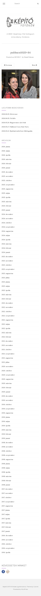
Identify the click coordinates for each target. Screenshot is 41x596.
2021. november (7, 345)
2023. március (6, 295)
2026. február (6, 164)
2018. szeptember (8, 455)
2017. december (7, 489)
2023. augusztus (7, 273)
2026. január (6, 168)
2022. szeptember (8, 316)
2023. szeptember (8, 269)
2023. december (7, 257)
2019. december (7, 396)
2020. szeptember (8, 375)
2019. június (6, 417)
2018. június (6, 464)
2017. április (6, 519)
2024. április (6, 240)
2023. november (7, 261)
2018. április (6, 472)
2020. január (6, 392)
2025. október (7, 180)
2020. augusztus (7, 379)
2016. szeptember (8, 548)
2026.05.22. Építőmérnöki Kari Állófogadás (17, 131)
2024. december (7, 214)
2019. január (6, 438)
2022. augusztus (7, 320)
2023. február (6, 299)
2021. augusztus (7, 358)
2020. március (7, 383)
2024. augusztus (7, 231)
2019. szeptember (8, 409)
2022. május (6, 324)
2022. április (6, 328)
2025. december (7, 172)
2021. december (7, 341)
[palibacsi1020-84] (20, 84)
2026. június (6, 147)
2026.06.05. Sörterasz (9, 114)
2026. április (6, 155)
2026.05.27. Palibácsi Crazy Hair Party (15, 127)
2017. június (6, 510)
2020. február (6, 388)
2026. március (6, 159)
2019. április (6, 426)
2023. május (6, 286)
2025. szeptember (8, 185)
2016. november (7, 540)
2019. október (7, 404)
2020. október (7, 371)
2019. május (6, 421)
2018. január (6, 485)
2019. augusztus (7, 413)
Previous (8, 65)
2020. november (7, 366)
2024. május (6, 235)
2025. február (6, 206)
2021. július (5, 362)
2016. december (7, 535)
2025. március (6, 202)
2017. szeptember (8, 502)
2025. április (6, 197)
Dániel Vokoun (29, 57)
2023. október (7, 265)
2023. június (6, 282)
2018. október (7, 451)
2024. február (6, 248)
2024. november (7, 218)
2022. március (6, 333)
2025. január (6, 210)
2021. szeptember (8, 354)
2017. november (7, 493)
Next (34, 65)
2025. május (6, 193)
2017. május (6, 514)
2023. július (6, 278)
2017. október (6, 497)
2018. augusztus (7, 459)
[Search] (37, 3)
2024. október (7, 223)
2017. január (6, 531)
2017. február (6, 527)
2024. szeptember (8, 227)
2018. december (7, 443)
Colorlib (35, 586)
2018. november (7, 447)
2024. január (6, 252)
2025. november (7, 176)
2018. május (6, 468)
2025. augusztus (7, 189)
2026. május (6, 151)
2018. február (6, 481)
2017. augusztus (7, 506)
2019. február (6, 434)
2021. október (7, 350)
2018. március (6, 476)
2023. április (6, 290)
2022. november (7, 307)
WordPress (24, 589)
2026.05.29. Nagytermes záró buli (14, 123)
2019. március (6, 430)
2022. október (7, 311)
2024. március (6, 244)
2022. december (7, 303)
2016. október (7, 544)
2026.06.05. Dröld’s (9, 118)
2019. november (7, 400)
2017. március (6, 523)
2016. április (6, 552)
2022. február (6, 337)
